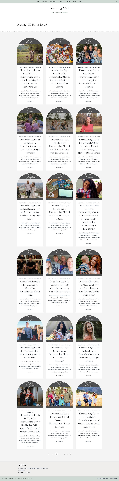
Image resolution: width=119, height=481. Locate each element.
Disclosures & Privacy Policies (23, 478)
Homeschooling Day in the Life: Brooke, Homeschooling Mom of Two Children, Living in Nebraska (89, 354)
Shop (74, 1)
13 (70, 454)
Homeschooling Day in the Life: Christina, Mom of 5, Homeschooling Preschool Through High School (30, 212)
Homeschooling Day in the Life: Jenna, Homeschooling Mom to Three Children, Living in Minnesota (30, 146)
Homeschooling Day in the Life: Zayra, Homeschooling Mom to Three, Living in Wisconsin (59, 354)
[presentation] (30, 51)
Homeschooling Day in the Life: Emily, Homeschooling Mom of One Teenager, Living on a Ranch (59, 212)
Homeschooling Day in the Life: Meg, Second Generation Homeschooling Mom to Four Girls (59, 420)
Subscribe (5, 478)
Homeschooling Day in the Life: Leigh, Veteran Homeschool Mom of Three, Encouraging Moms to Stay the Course (89, 146)
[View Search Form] (117, 2)
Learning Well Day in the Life (34, 67)
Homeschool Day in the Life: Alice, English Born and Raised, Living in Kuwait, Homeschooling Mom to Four (89, 288)
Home (37, 1)
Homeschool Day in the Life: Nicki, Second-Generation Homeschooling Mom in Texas (30, 288)
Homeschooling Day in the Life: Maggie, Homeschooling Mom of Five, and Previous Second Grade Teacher (89, 420)
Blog (68, 1)
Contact (11, 478)
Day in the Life (22, 67)
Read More (30, 101)
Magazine (44, 1)
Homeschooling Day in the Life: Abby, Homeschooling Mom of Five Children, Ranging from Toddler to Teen (59, 146)
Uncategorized (30, 412)
